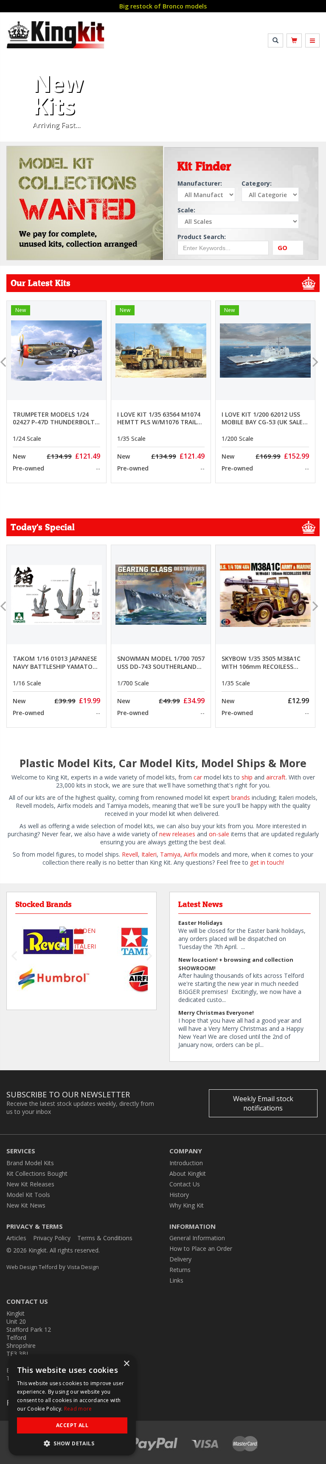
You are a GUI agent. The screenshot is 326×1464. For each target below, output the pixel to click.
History (179, 1195)
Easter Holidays (200, 923)
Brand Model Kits (30, 1163)
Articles (16, 1238)
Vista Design (83, 1267)
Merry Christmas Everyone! (216, 1012)
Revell (130, 854)
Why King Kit (186, 1205)
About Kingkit (187, 1173)
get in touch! (267, 862)
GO (282, 247)
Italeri (149, 854)
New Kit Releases (30, 1184)
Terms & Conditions (104, 1238)
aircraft (276, 777)
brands (240, 797)
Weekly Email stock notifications (263, 1103)
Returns (180, 1270)
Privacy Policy (51, 1238)
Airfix (190, 854)
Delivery (180, 1259)
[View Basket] (294, 40)
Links (176, 1280)
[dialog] (72, 1405)
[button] (16, 105)
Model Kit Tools (28, 1195)
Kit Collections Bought (36, 1173)
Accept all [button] (72, 1425)
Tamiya (170, 854)
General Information (197, 1238)
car (198, 777)
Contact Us (184, 1184)
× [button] (126, 1364)
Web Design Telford (31, 1267)
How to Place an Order (200, 1248)
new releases (176, 834)
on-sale (219, 834)
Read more (78, 1408)
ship (247, 777)
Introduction (186, 1163)
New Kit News (25, 1205)
